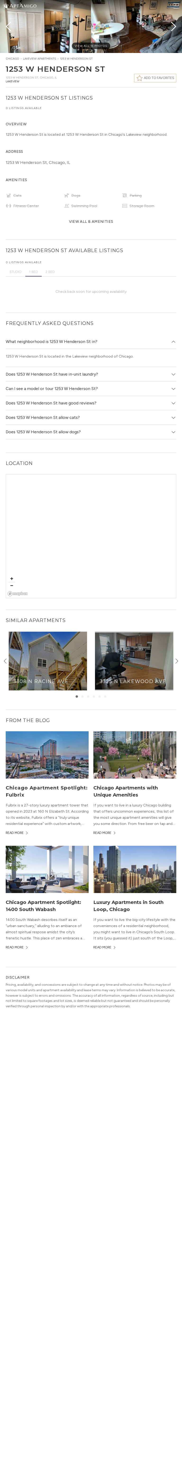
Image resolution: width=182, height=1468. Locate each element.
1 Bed (33, 272)
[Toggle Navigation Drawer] (176, 6)
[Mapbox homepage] (18, 593)
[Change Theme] (6, 6)
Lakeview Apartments (39, 58)
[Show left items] (5, 661)
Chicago (12, 58)
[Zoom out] (11, 585)
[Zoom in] (11, 578)
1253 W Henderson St (76, 58)
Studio (15, 272)
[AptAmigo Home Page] (22, 5)
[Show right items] (176, 661)
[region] (91, 536)
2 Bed (50, 272)
